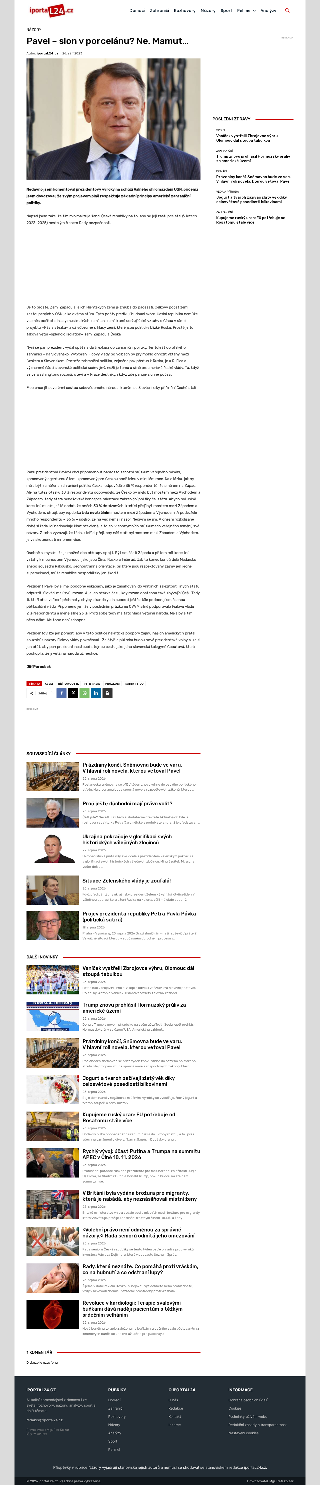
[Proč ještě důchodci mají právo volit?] (52, 813)
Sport (221, 130)
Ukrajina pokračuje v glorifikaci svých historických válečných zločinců (127, 840)
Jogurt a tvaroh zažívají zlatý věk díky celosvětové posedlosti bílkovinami (128, 1081)
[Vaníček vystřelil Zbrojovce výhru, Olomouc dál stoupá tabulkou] (52, 979)
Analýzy (114, 1433)
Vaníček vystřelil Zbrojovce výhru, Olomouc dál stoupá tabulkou (247, 138)
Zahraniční (224, 150)
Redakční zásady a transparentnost (257, 1425)
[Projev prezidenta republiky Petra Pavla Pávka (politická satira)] (52, 925)
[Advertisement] (113, 268)
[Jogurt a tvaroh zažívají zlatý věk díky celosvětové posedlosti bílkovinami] (52, 1089)
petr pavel (92, 683)
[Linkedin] (96, 693)
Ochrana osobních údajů (248, 1400)
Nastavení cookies (243, 1433)
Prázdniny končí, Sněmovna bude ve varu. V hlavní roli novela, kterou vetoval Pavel (132, 768)
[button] (288, 11)
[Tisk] (107, 693)
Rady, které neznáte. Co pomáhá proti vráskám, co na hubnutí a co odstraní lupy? (140, 1269)
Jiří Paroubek (68, 683)
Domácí (221, 171)
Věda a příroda (227, 191)
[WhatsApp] (85, 693)
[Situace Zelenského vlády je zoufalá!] (52, 890)
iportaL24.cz (47, 53)
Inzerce (174, 1425)
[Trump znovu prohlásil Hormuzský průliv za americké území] (52, 1016)
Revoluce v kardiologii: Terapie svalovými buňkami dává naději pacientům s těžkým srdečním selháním (132, 1309)
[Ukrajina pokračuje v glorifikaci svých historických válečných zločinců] (52, 848)
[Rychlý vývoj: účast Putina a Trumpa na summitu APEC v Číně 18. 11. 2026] (52, 1163)
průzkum (112, 683)
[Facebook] (61, 693)
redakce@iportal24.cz (44, 1420)
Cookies (235, 1408)
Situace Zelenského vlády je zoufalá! (126, 881)
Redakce (175, 1408)
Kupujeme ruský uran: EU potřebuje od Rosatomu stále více (128, 1118)
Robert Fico (134, 683)
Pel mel (114, 1449)
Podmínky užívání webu (247, 1416)
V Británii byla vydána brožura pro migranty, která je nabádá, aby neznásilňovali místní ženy (139, 1196)
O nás (173, 1400)
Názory (33, 30)
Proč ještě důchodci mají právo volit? (127, 804)
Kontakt (174, 1416)
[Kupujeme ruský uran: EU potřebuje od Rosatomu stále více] (52, 1126)
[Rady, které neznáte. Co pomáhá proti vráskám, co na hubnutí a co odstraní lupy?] (52, 1278)
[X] (73, 693)
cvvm (49, 683)
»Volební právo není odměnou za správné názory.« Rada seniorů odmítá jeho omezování (138, 1233)
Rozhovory (117, 1416)
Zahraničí (115, 1408)
